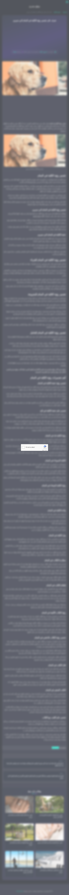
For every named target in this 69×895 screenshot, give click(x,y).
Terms (46, 450)
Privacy (43, 450)
